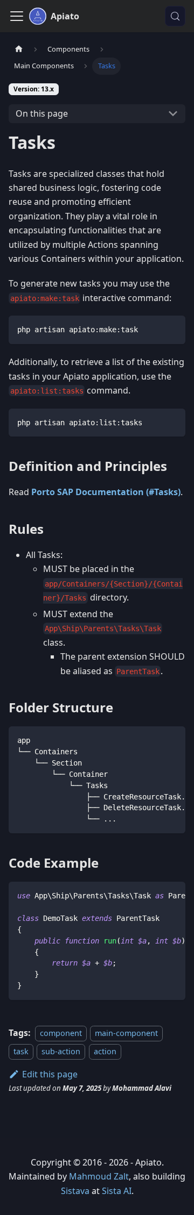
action (105, 1051)
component (61, 1033)
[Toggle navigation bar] (17, 16)
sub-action (60, 1051)
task (21, 1051)
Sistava (75, 1191)
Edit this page (50, 1074)
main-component (126, 1033)
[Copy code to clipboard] (172, 329)
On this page (42, 113)
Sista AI (116, 1191)
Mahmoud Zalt (99, 1176)
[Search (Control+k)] (175, 16)
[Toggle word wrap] (152, 740)
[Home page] (19, 49)
